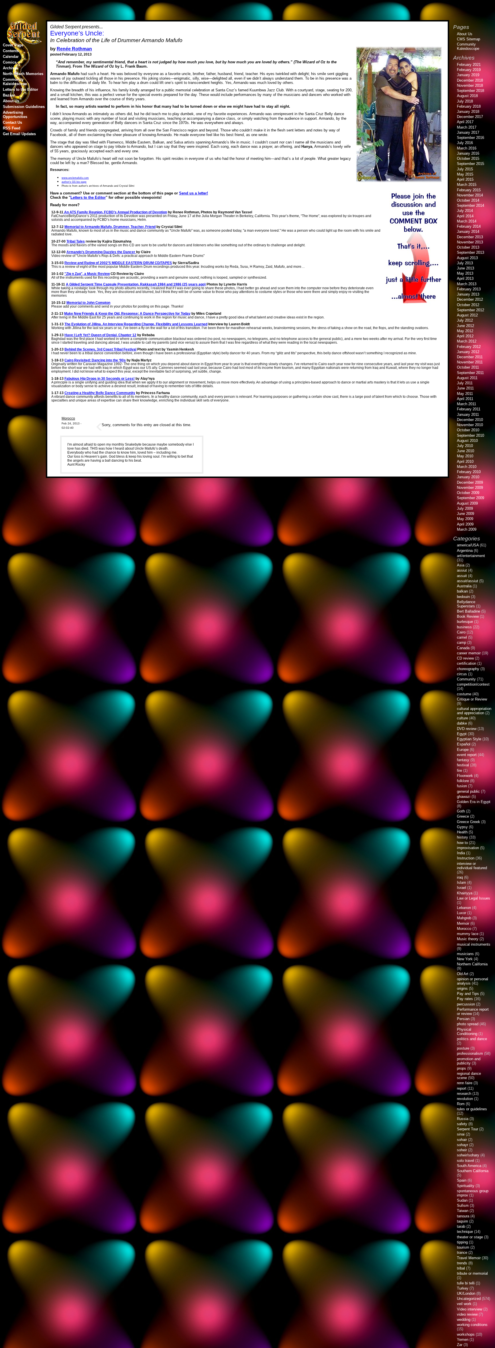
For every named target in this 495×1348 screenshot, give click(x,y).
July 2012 (465, 320)
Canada (463, 648)
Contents (11, 51)
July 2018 (465, 101)
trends (462, 1263)
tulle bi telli (466, 1283)
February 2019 (469, 70)
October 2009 (468, 493)
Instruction (465, 858)
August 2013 (467, 258)
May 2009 (465, 519)
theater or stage (470, 1237)
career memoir (469, 653)
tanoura (463, 1216)
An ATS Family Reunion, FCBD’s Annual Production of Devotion (115, 212)
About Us (11, 101)
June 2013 (465, 268)
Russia (462, 1119)
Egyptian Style (469, 739)
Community (466, 679)
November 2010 (470, 425)
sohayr (462, 1145)
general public (468, 791)
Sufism (463, 1205)
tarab (461, 1226)
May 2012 (465, 331)
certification (466, 663)
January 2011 (468, 414)
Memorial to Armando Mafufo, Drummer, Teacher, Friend (110, 227)
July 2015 (465, 169)
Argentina (465, 550)
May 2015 (465, 174)
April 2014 (465, 216)
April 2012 (465, 336)
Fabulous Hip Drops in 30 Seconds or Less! (99, 378)
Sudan (462, 1200)
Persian (463, 1019)
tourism (463, 1247)
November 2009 (470, 487)
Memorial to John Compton (88, 302)
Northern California (472, 964)
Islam (461, 882)
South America (469, 1166)
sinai (461, 1134)
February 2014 (469, 226)
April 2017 (465, 122)
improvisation (468, 848)
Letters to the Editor (88, 197)
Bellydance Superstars (466, 604)
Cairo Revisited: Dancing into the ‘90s (95, 360)
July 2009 (465, 508)
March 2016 (466, 148)
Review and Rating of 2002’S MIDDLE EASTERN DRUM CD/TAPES (118, 263)
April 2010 (465, 461)
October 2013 (468, 247)
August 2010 (467, 440)
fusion (462, 786)
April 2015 (465, 179)
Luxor (461, 913)
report (461, 1088)
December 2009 (470, 482)
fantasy (463, 760)
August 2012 (467, 315)
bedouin (463, 597)
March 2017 (466, 127)
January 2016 (468, 153)
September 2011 (470, 373)
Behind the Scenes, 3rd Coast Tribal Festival (100, 349)
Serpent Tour (467, 1129)
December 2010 (470, 420)
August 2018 (467, 96)
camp (461, 642)
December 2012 (470, 299)
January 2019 (468, 75)
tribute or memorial (472, 1273)
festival (463, 765)
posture (463, 1048)
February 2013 (469, 289)
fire (459, 770)
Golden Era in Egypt (473, 802)
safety (462, 1124)
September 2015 (470, 164)
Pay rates (465, 999)
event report (467, 755)
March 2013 (466, 284)
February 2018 (469, 106)
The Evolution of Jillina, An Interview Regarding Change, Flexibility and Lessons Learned (135, 324)
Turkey (462, 1288)
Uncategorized (469, 1298)
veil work (464, 1304)
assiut (462, 570)
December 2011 (470, 357)
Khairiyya (464, 893)
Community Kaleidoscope (15, 81)
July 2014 (465, 210)
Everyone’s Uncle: (77, 33)
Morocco (68, 418)
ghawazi (463, 796)
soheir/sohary (468, 1155)
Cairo (461, 632)
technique (465, 1231)
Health (462, 832)
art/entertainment (471, 556)
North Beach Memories (23, 74)
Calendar (11, 56)
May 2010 (465, 456)
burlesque (465, 621)
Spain (461, 1180)
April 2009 (465, 524)
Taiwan (462, 1211)
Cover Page (13, 45)
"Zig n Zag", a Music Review (87, 273)
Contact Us (12, 122)
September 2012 (470, 310)
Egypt (462, 734)
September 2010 (470, 435)
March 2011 (466, 404)
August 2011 (467, 378)
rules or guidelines (472, 1109)
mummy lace (467, 934)
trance (462, 1252)
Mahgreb (464, 918)
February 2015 (469, 190)
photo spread (467, 1024)
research (464, 1093)
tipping (462, 1242)
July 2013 (465, 263)
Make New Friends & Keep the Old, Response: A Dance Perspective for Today (127, 313)
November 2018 (470, 85)
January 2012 (468, 352)
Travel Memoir (469, 1258)
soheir (462, 1150)
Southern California (472, 1171)
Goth (461, 811)
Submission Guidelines (24, 107)
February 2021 (469, 64)
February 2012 (469, 347)
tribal (461, 1268)
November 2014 (470, 195)
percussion (466, 1004)
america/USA (468, 545)
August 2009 (467, 503)
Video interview (469, 1309)
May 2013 (465, 273)
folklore (463, 781)
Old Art (462, 974)
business (464, 627)
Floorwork (465, 776)
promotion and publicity (468, 1061)
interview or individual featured (472, 865)
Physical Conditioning (467, 1031)
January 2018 (468, 111)
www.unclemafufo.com (75, 177)
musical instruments (473, 944)
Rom (461, 1104)
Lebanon (464, 908)
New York (465, 959)
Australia (464, 586)
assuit (462, 576)
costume (464, 694)
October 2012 (468, 305)
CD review (465, 658)
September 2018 (470, 90)
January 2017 (468, 132)
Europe (463, 749)
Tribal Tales (75, 241)
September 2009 (470, 498)
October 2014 (468, 200)
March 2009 (466, 529)
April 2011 (465, 399)
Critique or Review (472, 699)
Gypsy (462, 827)
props (461, 1068)
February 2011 (468, 409)
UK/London (466, 1293)
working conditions (472, 1325)
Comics (9, 62)
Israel (461, 887)
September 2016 (470, 137)
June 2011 (465, 388)
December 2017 (470, 117)
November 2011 (470, 362)
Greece (463, 816)
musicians (465, 954)
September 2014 (470, 205)
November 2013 (470, 242)
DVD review (466, 729)
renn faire (464, 1083)
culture (462, 718)
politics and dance (472, 1039)
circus (462, 674)
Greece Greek (468, 822)
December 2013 (470, 237)
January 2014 (468, 231)
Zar (459, 1345)
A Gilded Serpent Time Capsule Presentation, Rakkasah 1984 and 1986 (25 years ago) (136, 284)
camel (462, 637)
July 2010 (465, 446)
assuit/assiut (467, 581)
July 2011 (465, 383)
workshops (466, 1334)
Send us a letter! (193, 193)
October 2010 (468, 430)
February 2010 (469, 472)
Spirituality (465, 1186)
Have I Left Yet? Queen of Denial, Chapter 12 (100, 335)
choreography (468, 669)
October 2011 (468, 367)
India (461, 853)
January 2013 (468, 294)
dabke (462, 723)
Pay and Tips (468, 993)
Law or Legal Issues (473, 898)
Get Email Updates (19, 134)
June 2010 (465, 451)
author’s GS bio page (74, 181)
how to (462, 843)
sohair (462, 1140)
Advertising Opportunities (15, 114)
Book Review (468, 616)
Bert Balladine (468, 611)
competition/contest (473, 684)
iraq (460, 877)
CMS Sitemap (468, 39)
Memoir (463, 923)
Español (463, 744)
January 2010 (468, 477)
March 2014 (466, 221)
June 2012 (465, 326)
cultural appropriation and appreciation (474, 711)
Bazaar (9, 95)
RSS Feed (11, 128)
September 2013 (470, 252)
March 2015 (466, 184)
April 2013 (465, 278)
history (462, 837)
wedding (463, 1319)
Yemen (462, 1339)
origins (462, 988)
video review (467, 1314)
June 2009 (465, 513)
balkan (462, 591)
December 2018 (470, 80)
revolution (465, 1099)
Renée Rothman (74, 48)
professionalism (470, 1053)
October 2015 (468, 158)
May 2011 (465, 393)
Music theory (467, 939)
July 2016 (465, 143)
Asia (460, 565)
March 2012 (466, 341)
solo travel (465, 1160)
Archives (10, 68)
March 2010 (466, 467)
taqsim (462, 1221)
